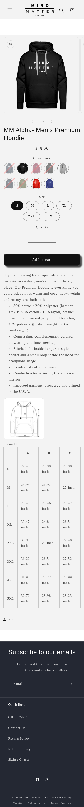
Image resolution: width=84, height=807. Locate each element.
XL (64, 205)
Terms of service (61, 803)
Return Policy (19, 738)
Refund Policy (19, 749)
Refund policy (37, 803)
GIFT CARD (17, 717)
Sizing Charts (18, 759)
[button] (9, 10)
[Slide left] (32, 121)
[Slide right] (51, 121)
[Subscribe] (70, 683)
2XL (31, 216)
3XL (51, 216)
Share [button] (12, 619)
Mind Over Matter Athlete (39, 797)
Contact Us (16, 728)
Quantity (42, 227)
